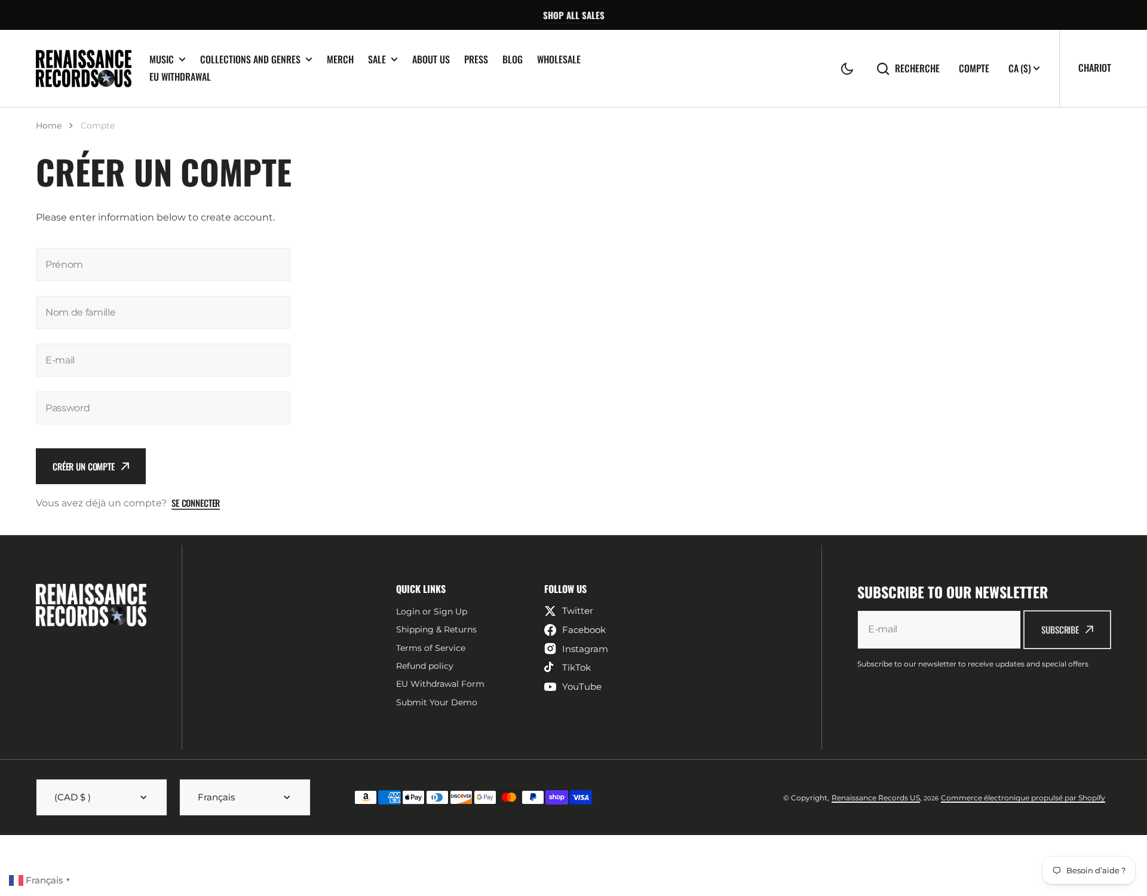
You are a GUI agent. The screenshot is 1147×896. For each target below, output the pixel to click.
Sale (377, 59)
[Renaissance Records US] (83, 68)
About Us (431, 59)
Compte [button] (974, 68)
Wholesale (559, 59)
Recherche (917, 68)
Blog (512, 59)
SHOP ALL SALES (574, 15)
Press (476, 59)
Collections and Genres (250, 59)
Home (49, 125)
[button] (847, 68)
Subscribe (1060, 629)
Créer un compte (84, 466)
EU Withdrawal (180, 76)
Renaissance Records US (876, 797)
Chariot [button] (1094, 67)
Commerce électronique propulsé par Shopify (1023, 797)
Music (161, 59)
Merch (340, 59)
